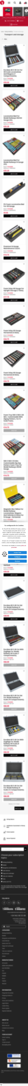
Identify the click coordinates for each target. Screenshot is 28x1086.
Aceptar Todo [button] (17, 552)
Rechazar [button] (17, 561)
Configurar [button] (17, 557)
